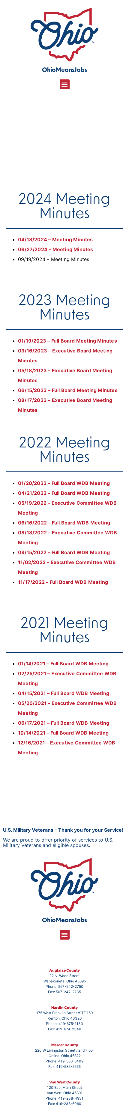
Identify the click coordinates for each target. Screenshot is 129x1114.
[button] (65, 84)
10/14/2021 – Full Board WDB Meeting (63, 733)
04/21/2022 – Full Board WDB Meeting (64, 493)
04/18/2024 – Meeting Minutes (55, 239)
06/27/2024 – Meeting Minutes (55, 249)
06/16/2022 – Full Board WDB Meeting (64, 523)
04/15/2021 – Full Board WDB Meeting (63, 693)
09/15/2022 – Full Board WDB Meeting (64, 552)
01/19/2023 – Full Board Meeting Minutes (67, 341)
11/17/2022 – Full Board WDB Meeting (63, 582)
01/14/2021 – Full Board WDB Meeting (63, 664)
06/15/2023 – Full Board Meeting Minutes (68, 390)
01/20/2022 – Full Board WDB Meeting (64, 483)
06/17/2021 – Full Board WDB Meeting (63, 723)
